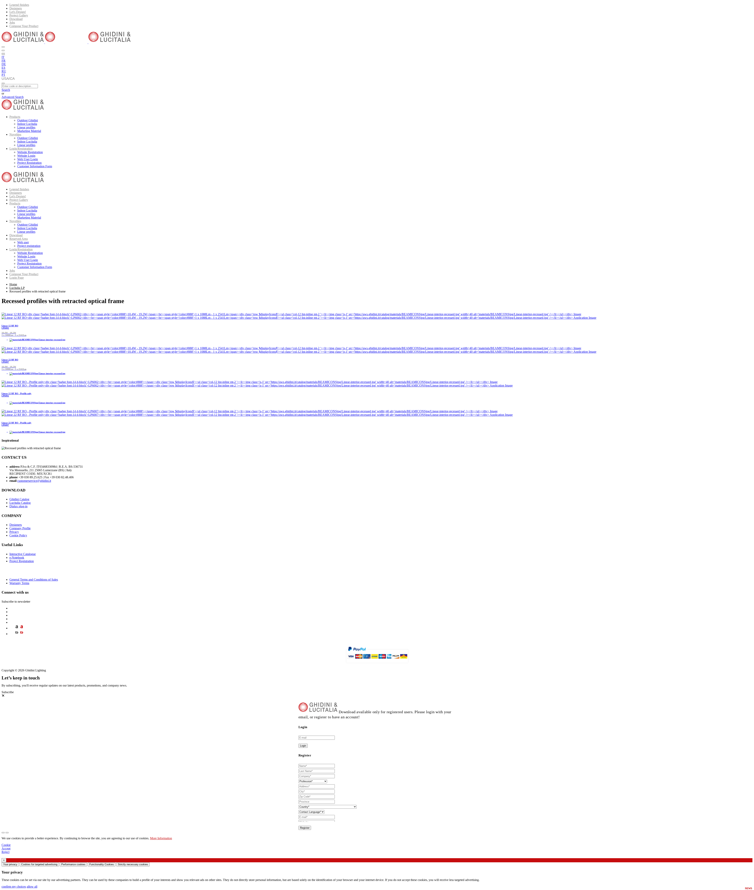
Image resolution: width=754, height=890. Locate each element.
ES (3, 67)
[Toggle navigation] (3, 83)
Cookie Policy (18, 535)
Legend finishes (19, 4)
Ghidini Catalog (19, 499)
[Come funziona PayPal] (377, 664)
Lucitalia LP (17, 288)
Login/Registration (21, 148)
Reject (5, 852)
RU (4, 71)
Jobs (12, 22)
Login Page (16, 277)
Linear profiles (26, 127)
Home (13, 284)
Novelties (15, 134)
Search (6, 90)
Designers (15, 8)
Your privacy (10, 864)
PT (3, 74)
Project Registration (29, 162)
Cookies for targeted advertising (39, 864)
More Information (161, 838)
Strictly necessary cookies (133, 864)
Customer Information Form (34, 166)
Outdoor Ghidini (27, 120)
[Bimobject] (16, 633)
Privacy (14, 531)
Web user (23, 242)
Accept (6, 848)
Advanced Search (13, 97)
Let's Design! (17, 12)
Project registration (28, 245)
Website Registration (30, 152)
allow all (32, 886)
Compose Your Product (23, 26)
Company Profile (20, 528)
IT (3, 57)
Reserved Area (18, 238)
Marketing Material (29, 131)
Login (303, 745)
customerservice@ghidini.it (34, 480)
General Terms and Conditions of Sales (33, 579)
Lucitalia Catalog (20, 502)
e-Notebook (16, 557)
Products (14, 116)
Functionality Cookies (101, 864)
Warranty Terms (19, 583)
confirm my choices (14, 886)
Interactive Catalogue (22, 554)
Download (16, 19)
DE (4, 64)
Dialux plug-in (18, 506)
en (3, 53)
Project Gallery (18, 15)
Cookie (6, 845)
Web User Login (27, 159)
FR (3, 60)
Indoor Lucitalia (27, 124)
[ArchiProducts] (16, 628)
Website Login (26, 155)
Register (304, 827)
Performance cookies (73, 864)
